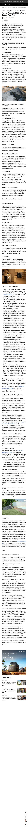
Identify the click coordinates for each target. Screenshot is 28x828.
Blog (6, 7)
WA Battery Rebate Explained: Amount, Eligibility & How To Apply (9, 684)
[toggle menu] (24, 4)
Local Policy (4, 680)
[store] (21, 4)
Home (3, 7)
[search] (18, 4)
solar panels (11, 477)
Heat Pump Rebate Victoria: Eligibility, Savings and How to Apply (9, 691)
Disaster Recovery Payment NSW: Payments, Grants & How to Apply (9, 698)
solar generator (8, 294)
